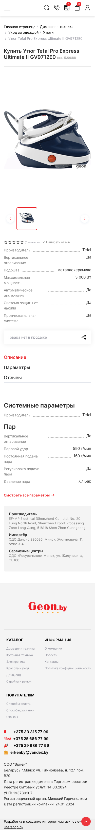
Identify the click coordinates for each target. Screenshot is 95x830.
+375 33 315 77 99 (29, 731)
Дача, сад (13, 675)
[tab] (47, 357)
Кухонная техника (19, 655)
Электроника (15, 661)
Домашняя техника (20, 648)
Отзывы (12, 717)
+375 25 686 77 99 (31, 738)
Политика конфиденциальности (68, 668)
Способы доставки (20, 710)
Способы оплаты (18, 704)
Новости (51, 655)
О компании (53, 648)
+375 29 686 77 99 (29, 745)
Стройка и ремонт (19, 681)
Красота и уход (17, 668)
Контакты (52, 661)
